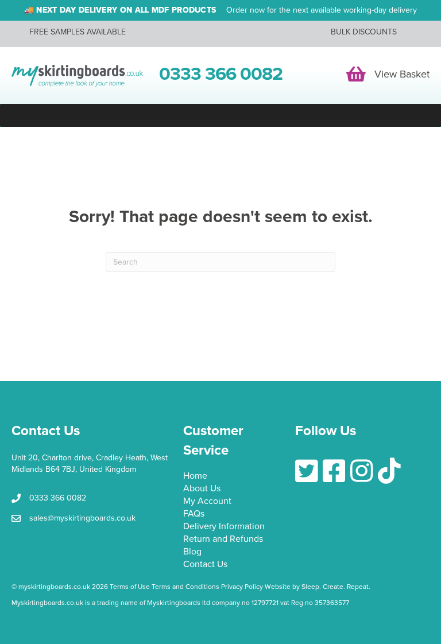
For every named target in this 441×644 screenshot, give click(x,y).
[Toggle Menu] (220, 115)
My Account (207, 501)
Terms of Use (130, 587)
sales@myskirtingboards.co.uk (82, 518)
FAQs (193, 514)
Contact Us (205, 565)
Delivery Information (224, 527)
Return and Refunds (223, 539)
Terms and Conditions (185, 587)
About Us (201, 489)
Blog (192, 552)
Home (195, 476)
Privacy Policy (242, 587)
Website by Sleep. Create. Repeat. (318, 587)
